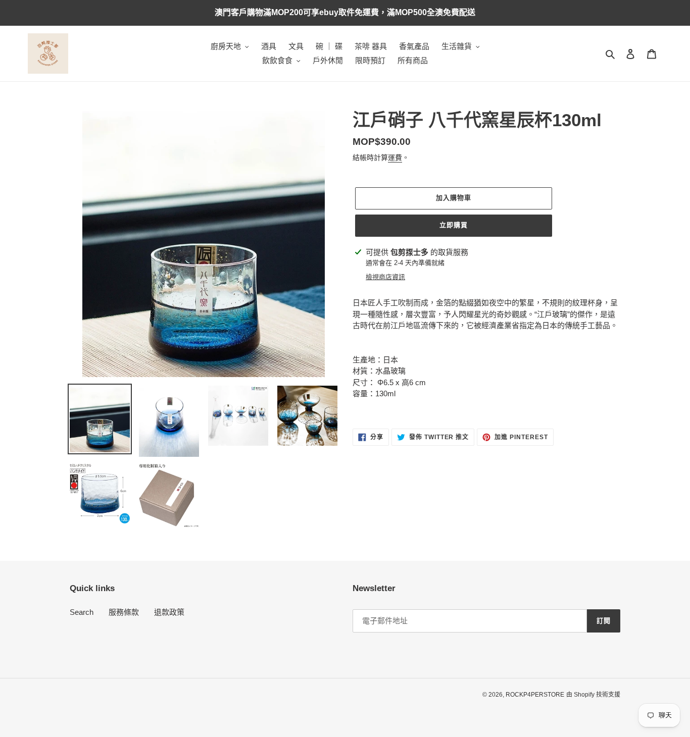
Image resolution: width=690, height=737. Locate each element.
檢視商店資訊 (385, 277)
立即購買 (453, 225)
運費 (395, 157)
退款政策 (169, 612)
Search (81, 612)
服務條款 (124, 612)
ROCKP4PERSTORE (535, 694)
